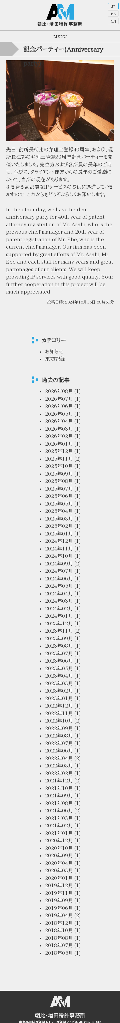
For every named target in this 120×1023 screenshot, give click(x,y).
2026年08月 (59, 391)
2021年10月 (59, 788)
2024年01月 (59, 615)
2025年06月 (59, 496)
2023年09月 (59, 638)
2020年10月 (59, 848)
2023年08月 (59, 645)
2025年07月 (59, 488)
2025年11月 (59, 458)
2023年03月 (59, 683)
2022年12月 (59, 705)
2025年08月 (59, 481)
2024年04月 (59, 593)
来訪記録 (55, 358)
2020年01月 (59, 878)
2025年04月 (59, 511)
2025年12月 (59, 451)
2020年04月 (59, 863)
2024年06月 (59, 578)
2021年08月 (59, 803)
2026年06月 (59, 406)
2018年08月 (59, 937)
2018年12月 (59, 923)
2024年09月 (59, 563)
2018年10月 (59, 930)
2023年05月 (59, 668)
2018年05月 (59, 952)
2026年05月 (59, 413)
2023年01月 (59, 698)
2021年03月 (59, 818)
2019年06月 (59, 908)
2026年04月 (59, 421)
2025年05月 (59, 503)
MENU (60, 36)
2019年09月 (59, 900)
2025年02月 (59, 525)
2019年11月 (59, 893)
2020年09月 (59, 855)
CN (113, 21)
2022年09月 (59, 728)
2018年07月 (59, 945)
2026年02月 (59, 436)
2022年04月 (59, 758)
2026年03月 (59, 428)
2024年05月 (59, 585)
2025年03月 (59, 518)
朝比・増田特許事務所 (60, 24)
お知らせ (54, 351)
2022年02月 (59, 773)
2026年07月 (59, 398)
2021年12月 (59, 780)
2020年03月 (59, 870)
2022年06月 (59, 750)
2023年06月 (59, 660)
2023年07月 (59, 653)
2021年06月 (59, 810)
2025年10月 (59, 466)
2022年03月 (59, 765)
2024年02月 (59, 608)
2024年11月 (59, 548)
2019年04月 (59, 915)
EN (113, 14)
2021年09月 (59, 795)
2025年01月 (59, 533)
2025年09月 (59, 473)
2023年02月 (59, 690)
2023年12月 (59, 623)
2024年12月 (59, 540)
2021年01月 (59, 833)
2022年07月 (59, 743)
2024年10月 (59, 555)
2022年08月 (59, 735)
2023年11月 (59, 630)
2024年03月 (59, 600)
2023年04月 (59, 675)
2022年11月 (59, 713)
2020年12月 (59, 840)
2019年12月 (59, 885)
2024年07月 (59, 570)
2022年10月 (59, 720)
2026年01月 (59, 443)
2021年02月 (59, 825)
